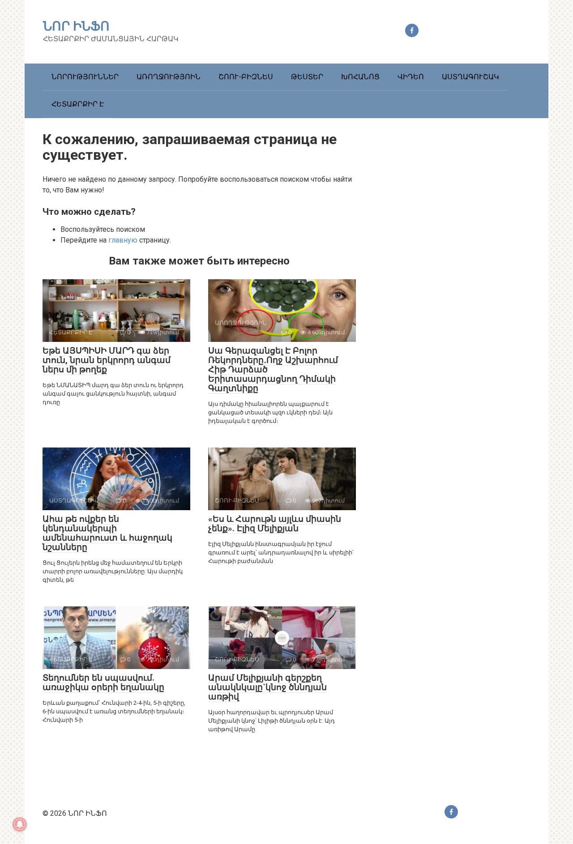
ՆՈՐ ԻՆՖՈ (76, 26)
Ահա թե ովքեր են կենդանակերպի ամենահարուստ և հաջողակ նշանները (107, 533)
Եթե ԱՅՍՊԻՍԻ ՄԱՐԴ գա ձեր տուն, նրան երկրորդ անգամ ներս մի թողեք (107, 360)
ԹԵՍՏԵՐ (307, 76)
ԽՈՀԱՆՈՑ (360, 76)
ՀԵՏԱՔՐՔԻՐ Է (77, 104)
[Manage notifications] (20, 824)
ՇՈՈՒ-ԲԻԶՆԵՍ (245, 76)
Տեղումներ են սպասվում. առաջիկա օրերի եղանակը (103, 682)
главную (122, 240)
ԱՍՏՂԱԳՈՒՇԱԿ (470, 76)
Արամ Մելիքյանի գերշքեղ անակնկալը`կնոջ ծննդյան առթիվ (267, 687)
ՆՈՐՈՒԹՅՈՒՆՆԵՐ (85, 76)
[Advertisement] (463, 287)
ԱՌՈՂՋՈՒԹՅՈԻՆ (169, 76)
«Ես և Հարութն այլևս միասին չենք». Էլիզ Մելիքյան (274, 523)
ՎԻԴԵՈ (411, 76)
